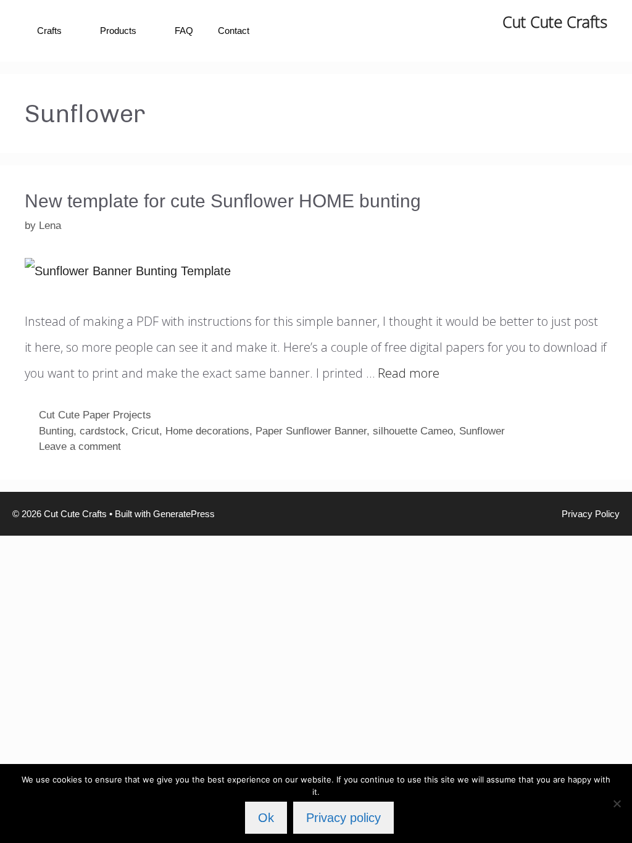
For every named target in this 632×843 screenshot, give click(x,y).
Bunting (56, 431)
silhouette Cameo (413, 431)
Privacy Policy (591, 514)
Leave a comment (80, 446)
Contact (233, 30)
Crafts (49, 30)
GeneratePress (184, 514)
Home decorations (207, 431)
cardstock (102, 431)
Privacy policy (343, 817)
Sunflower (482, 431)
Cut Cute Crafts (554, 21)
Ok (266, 817)
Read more (408, 373)
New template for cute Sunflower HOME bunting (223, 201)
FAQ (184, 30)
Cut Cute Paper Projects (95, 415)
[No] (616, 803)
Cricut (145, 431)
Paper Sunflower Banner (311, 431)
